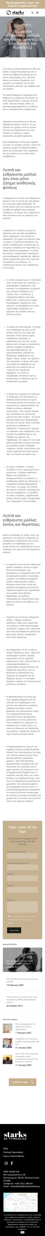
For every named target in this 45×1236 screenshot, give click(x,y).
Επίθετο (10, 874)
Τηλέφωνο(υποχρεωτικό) (18, 863)
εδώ (28, 1227)
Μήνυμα (10, 900)
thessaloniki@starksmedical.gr (25, 1186)
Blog (5, 1148)
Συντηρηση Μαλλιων (22, 25)
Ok (22, 1232)
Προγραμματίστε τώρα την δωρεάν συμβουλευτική (22, 4)
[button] (37, 12)
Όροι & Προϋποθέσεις (13, 1156)
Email (10, 885)
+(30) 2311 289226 (23, 1183)
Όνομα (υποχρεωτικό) (16, 851)
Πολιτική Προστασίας (13, 1152)
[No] (42, 1224)
